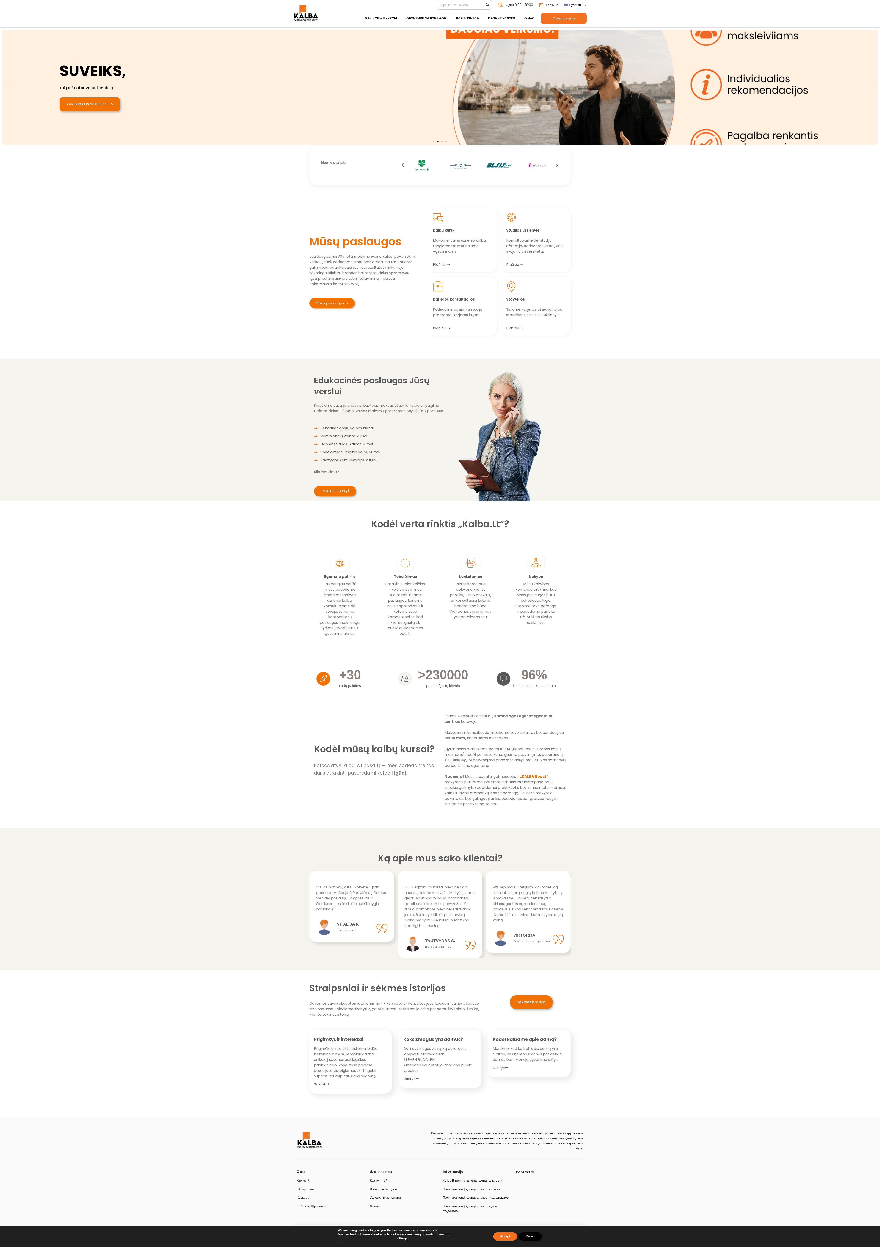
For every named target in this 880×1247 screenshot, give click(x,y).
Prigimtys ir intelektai (338, 1039)
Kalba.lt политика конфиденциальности (472, 1180)
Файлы (375, 1206)
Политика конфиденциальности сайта (471, 1189)
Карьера (303, 1197)
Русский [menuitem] (575, 5)
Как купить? (378, 1180)
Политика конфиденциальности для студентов (470, 1208)
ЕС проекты (305, 1189)
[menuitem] (575, 5)
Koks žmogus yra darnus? (433, 1039)
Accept (505, 1236)
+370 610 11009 (333, 491)
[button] (7, 87)
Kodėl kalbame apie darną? (525, 1039)
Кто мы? (303, 1180)
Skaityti (320, 1084)
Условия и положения (386, 1197)
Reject (530, 1236)
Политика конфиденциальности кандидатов (476, 1197)
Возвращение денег (385, 1189)
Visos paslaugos (330, 303)
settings (401, 1238)
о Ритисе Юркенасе (311, 1206)
